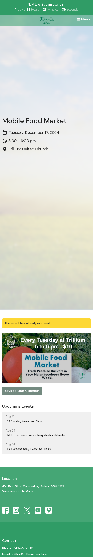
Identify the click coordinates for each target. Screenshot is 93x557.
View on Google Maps (17, 491)
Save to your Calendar (22, 391)
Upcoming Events (18, 406)
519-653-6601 (24, 548)
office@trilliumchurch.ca (29, 554)
